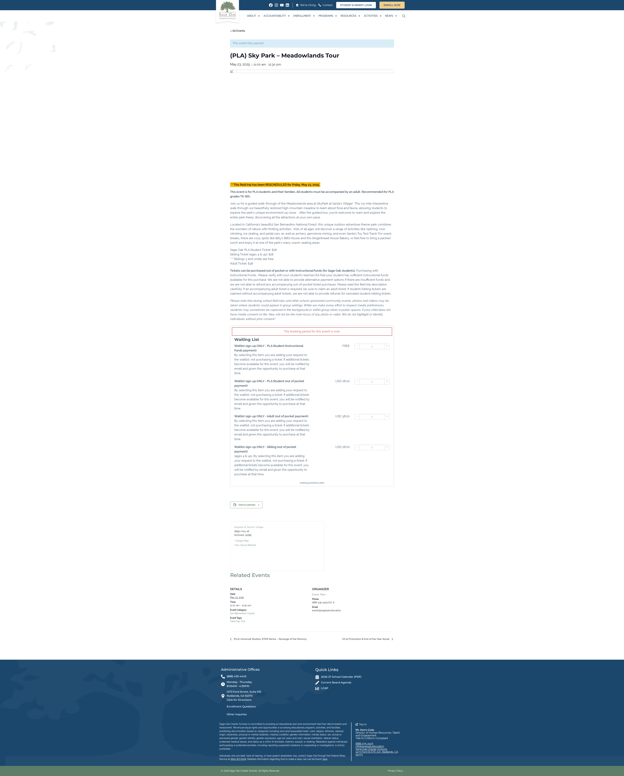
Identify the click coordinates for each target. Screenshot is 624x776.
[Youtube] (282, 5)
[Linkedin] (287, 5)
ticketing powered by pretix (312, 483)
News (389, 15)
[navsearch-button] (404, 16)
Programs (325, 15)
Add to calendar (247, 505)
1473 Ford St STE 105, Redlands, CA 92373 (377, 753)
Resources (348, 15)
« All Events (237, 30)
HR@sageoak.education (370, 746)
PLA (243, 621)
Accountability (275, 15)
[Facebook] (271, 5)
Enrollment (302, 15)
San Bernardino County (242, 613)
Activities (371, 15)
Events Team (319, 594)
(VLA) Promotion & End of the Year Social (366, 639)
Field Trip (235, 621)
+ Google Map (241, 540)
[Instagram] (276, 5)
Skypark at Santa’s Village (248, 527)
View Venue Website (245, 545)
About (251, 15)
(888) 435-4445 (364, 743)
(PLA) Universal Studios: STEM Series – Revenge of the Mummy (270, 639)
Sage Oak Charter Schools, (372, 749)
